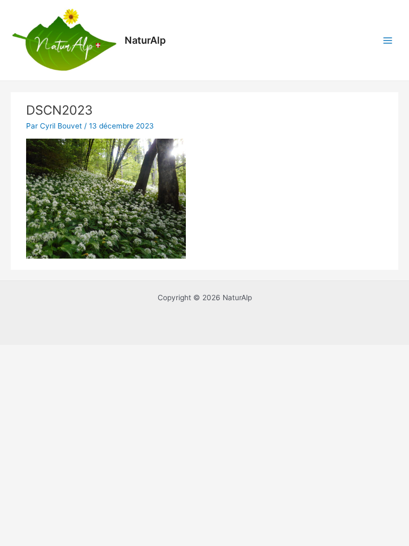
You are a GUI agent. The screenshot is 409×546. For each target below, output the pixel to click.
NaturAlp (145, 40)
